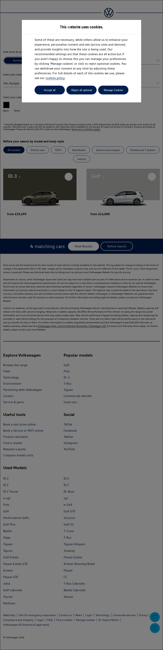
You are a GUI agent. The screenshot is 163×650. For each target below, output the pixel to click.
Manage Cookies (113, 90)
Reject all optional (81, 90)
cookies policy (55, 78)
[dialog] (81, 325)
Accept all (49, 90)
